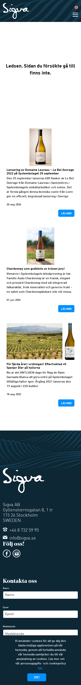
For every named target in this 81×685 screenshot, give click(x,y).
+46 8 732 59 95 (23, 530)
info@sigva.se (22, 538)
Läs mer (66, 213)
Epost (5, 607)
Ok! (37, 677)
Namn (6, 588)
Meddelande (9, 627)
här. (40, 668)
